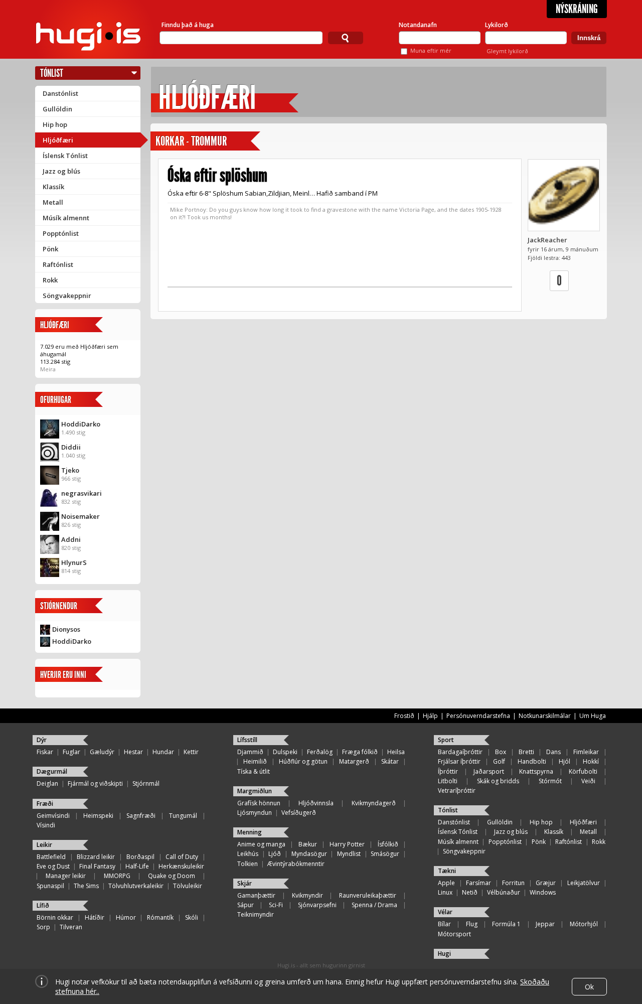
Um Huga (592, 715)
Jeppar (545, 924)
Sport (446, 740)
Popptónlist (61, 233)
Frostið (404, 715)
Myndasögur (309, 853)
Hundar (163, 752)
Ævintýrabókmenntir (296, 863)
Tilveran (71, 927)
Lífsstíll (247, 740)
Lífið (43, 905)
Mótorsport (454, 934)
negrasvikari (81, 493)
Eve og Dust (53, 866)
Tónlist (51, 73)
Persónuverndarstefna (478, 715)
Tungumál (183, 815)
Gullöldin (57, 108)
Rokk (50, 279)
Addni (71, 539)
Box (500, 752)
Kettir (191, 752)
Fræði (45, 803)
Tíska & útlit (253, 771)
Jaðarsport (488, 771)
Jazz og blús (61, 171)
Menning (249, 832)
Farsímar (478, 883)
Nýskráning (577, 9)
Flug (471, 924)
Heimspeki (98, 815)
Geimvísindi (53, 815)
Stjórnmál (145, 783)
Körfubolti (583, 771)
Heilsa (396, 752)
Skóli (191, 917)
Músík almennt (66, 217)
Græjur (546, 883)
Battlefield (51, 856)
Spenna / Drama (374, 905)
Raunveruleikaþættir (367, 895)
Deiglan (47, 783)
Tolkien (247, 863)
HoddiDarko (80, 423)
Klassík (53, 186)
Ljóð (274, 853)
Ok (589, 986)
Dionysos (66, 629)
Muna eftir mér (430, 50)
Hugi (444, 953)
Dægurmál (52, 771)
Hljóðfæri (58, 140)
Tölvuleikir (187, 886)
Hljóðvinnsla (316, 803)
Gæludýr (102, 752)
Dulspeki (285, 752)
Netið (469, 892)
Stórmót (550, 781)
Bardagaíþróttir (460, 752)
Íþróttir (448, 771)
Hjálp (430, 715)
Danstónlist (60, 93)
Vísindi (46, 825)
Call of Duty (182, 856)
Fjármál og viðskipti (95, 783)
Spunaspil (50, 886)
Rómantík (160, 917)
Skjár (244, 883)
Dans (553, 752)
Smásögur (385, 853)
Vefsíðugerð (298, 812)
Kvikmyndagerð (374, 803)
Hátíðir (94, 917)
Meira (48, 369)
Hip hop (55, 124)
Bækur (307, 844)
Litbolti (447, 781)
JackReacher (547, 239)
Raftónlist (58, 264)
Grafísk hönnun (258, 803)
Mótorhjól (584, 924)
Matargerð (354, 761)
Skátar (390, 761)
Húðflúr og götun (303, 761)
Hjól (564, 761)
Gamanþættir (256, 895)
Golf (499, 761)
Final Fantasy (97, 866)
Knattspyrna (536, 771)
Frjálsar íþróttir (459, 761)
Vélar (445, 912)
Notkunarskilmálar (545, 715)
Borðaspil (140, 856)
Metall (53, 202)
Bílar (444, 924)
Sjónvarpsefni (317, 905)
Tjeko (70, 470)
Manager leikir (66, 876)
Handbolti (532, 761)
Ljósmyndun (254, 812)
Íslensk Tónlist (65, 155)
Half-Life (137, 866)
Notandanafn (418, 25)
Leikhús (247, 853)
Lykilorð (496, 25)
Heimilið (255, 761)
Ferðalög (320, 752)
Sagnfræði (140, 815)
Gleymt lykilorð (507, 51)
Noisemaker (80, 516)
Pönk (50, 248)
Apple (446, 883)
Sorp (43, 927)
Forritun (513, 883)
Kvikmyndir (307, 895)
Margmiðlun (254, 791)
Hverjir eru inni (63, 674)
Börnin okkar (55, 917)
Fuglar (71, 752)
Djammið (250, 752)
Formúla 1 (506, 924)
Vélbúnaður (503, 892)
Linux (445, 892)
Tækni (447, 871)
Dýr (42, 740)
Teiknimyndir (255, 914)
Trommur (209, 141)
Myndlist (349, 853)
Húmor (126, 917)
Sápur (245, 905)
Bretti (526, 752)
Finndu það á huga (188, 25)
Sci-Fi (276, 905)
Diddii (71, 447)
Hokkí (591, 761)
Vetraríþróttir (456, 790)
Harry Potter (347, 844)
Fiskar (45, 752)
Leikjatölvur (583, 883)
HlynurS (74, 562)
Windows (543, 892)
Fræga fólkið (360, 752)
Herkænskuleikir (181, 866)
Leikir (44, 844)
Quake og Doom (171, 876)
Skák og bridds (498, 781)
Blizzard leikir (96, 856)
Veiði (588, 781)
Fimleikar (586, 752)
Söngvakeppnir (67, 295)
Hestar (133, 752)
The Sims (86, 886)
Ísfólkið (388, 844)
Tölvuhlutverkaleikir (136, 886)
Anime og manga (261, 844)
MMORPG (117, 876)
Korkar (169, 141)
